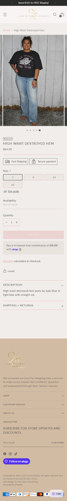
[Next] (55, 3)
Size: (7, 170)
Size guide (13, 191)
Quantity (8, 215)
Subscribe (57, 442)
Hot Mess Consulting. (28, 481)
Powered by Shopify (13, 484)
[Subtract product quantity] (17, 222)
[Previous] (12, 3)
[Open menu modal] (4, 14)
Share (11, 271)
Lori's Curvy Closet (31, 475)
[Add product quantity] (6, 222)
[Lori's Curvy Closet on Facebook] (5, 454)
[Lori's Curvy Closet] (33, 14)
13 (54, 177)
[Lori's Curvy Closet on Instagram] (11, 454)
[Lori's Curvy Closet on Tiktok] (16, 454)
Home (6, 30)
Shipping (8, 261)
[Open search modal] (54, 14)
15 (12, 184)
